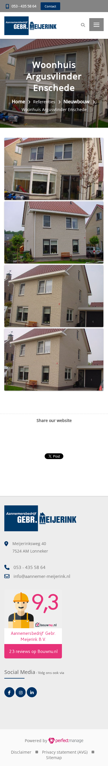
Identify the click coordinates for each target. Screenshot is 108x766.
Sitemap (54, 757)
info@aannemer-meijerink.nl (42, 576)
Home (18, 101)
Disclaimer (21, 752)
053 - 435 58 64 (24, 6)
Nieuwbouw (76, 101)
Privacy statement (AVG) (65, 752)
